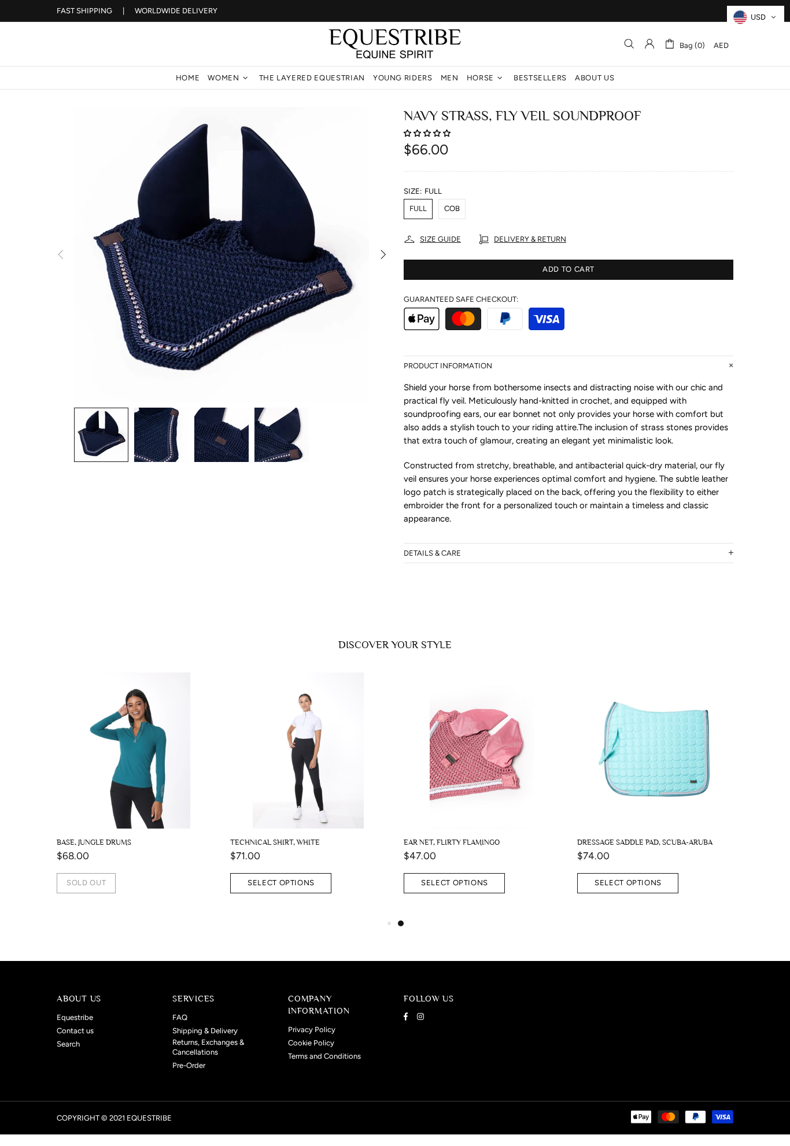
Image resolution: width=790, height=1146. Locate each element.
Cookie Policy (311, 1042)
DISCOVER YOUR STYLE (395, 644)
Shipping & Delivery (205, 1030)
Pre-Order (188, 1065)
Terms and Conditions (324, 1056)
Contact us (75, 1030)
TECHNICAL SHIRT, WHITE (275, 842)
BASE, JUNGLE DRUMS (94, 842)
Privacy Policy (311, 1029)
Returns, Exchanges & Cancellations (208, 1047)
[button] (428, 133)
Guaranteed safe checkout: (461, 299)
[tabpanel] (481, 794)
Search (68, 1044)
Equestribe (395, 43)
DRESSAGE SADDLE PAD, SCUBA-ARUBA (645, 842)
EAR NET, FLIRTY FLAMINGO (452, 842)
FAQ (179, 1017)
